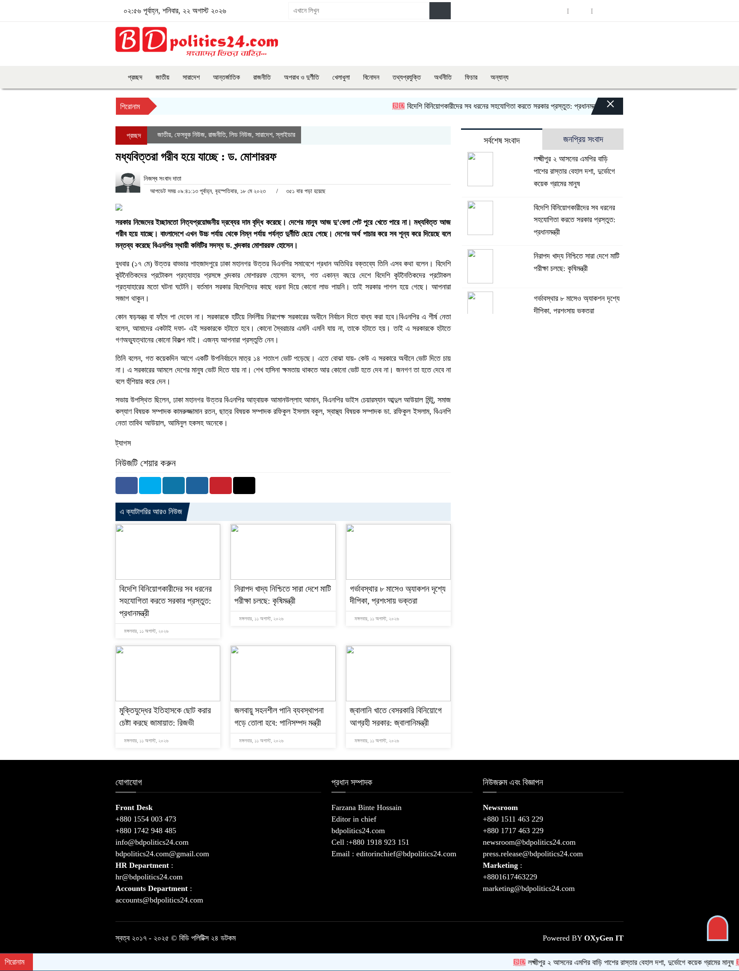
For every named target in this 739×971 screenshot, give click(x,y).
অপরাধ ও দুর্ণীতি (301, 77)
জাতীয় (162, 77)
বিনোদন (371, 77)
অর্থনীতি (443, 77)
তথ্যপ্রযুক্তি (407, 77)
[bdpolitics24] (196, 42)
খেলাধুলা (341, 77)
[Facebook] (126, 485)
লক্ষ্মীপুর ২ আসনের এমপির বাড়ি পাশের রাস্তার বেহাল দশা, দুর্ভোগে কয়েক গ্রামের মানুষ (574, 171)
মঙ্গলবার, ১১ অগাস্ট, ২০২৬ (145, 631)
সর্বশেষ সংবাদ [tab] (502, 140)
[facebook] (556, 10)
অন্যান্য (499, 77)
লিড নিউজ (240, 134)
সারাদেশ (191, 77)
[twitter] (580, 10)
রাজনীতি (262, 77)
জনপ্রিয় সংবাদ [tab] (583, 139)
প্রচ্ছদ (134, 77)
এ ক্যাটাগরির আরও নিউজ (151, 511)
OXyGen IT (604, 938)
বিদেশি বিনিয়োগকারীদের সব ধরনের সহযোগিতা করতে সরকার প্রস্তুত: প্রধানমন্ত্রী (481, 106)
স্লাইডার (285, 134)
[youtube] (604, 10)
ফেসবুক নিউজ (189, 134)
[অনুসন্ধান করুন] (440, 10)
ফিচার (471, 77)
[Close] (603, 108)
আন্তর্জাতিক (226, 77)
